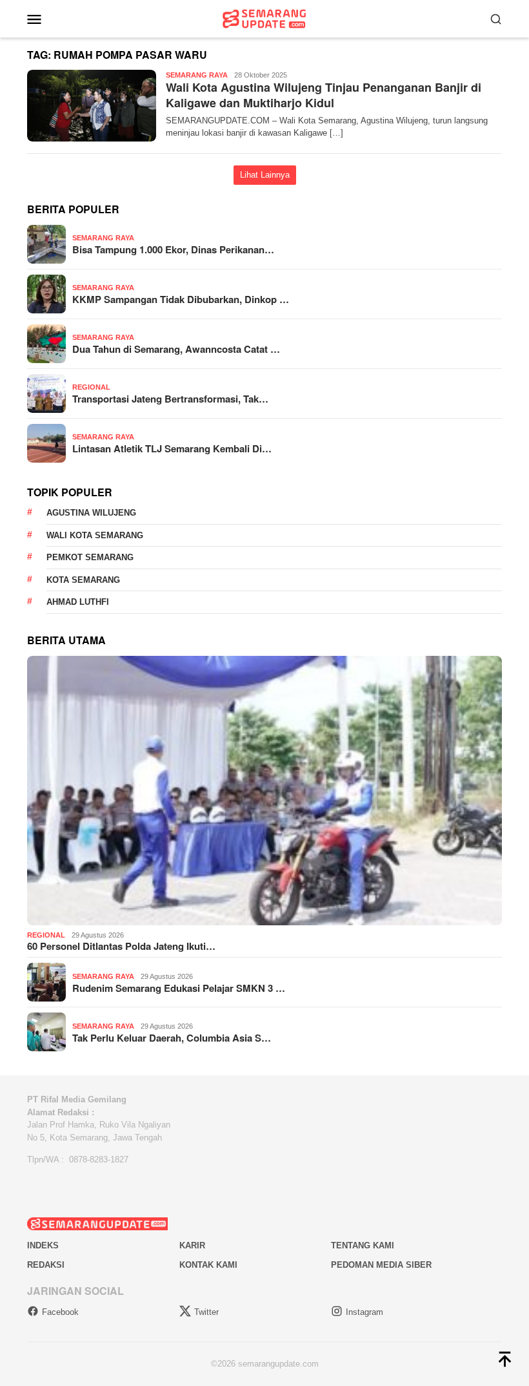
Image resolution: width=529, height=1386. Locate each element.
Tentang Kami (362, 1245)
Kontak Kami (208, 1265)
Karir (192, 1245)
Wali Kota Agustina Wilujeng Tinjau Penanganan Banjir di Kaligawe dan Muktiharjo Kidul (323, 94)
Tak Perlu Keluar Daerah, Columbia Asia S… (171, 1038)
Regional (91, 387)
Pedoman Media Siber (381, 1265)
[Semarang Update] (264, 18)
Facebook (60, 1312)
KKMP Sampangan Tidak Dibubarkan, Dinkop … (180, 299)
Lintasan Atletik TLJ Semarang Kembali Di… (172, 448)
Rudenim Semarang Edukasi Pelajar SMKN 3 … (178, 988)
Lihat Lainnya (265, 175)
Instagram (364, 1312)
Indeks (43, 1245)
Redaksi (46, 1265)
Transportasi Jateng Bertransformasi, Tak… (170, 398)
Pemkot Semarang (90, 557)
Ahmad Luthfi (77, 602)
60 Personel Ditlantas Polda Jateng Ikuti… (121, 946)
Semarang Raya (197, 75)
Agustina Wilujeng (91, 513)
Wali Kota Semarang (94, 535)
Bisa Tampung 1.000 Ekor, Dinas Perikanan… (173, 249)
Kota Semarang (83, 580)
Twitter (206, 1312)
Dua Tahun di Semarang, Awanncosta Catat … (176, 349)
